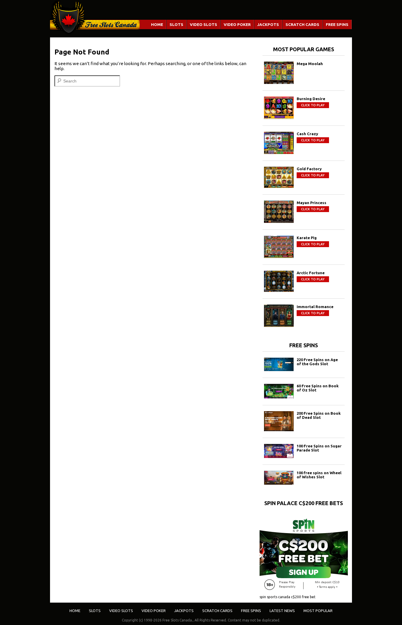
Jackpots (268, 24)
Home (157, 24)
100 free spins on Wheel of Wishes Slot (319, 475)
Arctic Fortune (311, 273)
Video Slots (203, 24)
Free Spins (337, 24)
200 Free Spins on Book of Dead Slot (319, 415)
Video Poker (237, 24)
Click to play (313, 105)
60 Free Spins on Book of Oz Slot (318, 388)
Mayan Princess (311, 203)
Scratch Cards (302, 24)
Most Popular (318, 611)
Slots (176, 24)
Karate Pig (307, 238)
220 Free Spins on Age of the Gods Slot (317, 362)
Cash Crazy (307, 134)
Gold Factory (309, 169)
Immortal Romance (315, 307)
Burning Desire (311, 99)
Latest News (282, 611)
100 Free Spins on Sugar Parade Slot (319, 448)
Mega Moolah (310, 64)
